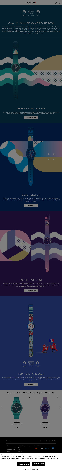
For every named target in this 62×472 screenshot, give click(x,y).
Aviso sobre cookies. (40, 460)
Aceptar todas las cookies (38, 464)
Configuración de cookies (31, 469)
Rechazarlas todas (23, 464)
